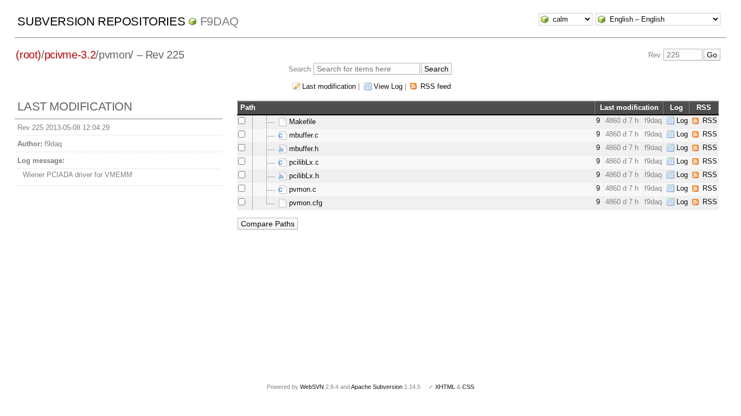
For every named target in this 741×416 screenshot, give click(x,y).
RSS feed (435, 86)
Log (682, 120)
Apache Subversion (377, 387)
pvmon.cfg (304, 203)
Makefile (301, 122)
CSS (468, 387)
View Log (388, 86)
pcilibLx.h (303, 176)
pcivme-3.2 (70, 55)
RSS (709, 120)
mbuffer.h (302, 149)
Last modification (329, 86)
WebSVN (312, 387)
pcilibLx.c (303, 162)
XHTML (445, 387)
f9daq (219, 21)
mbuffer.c (302, 135)
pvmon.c (301, 189)
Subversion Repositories (101, 21)
